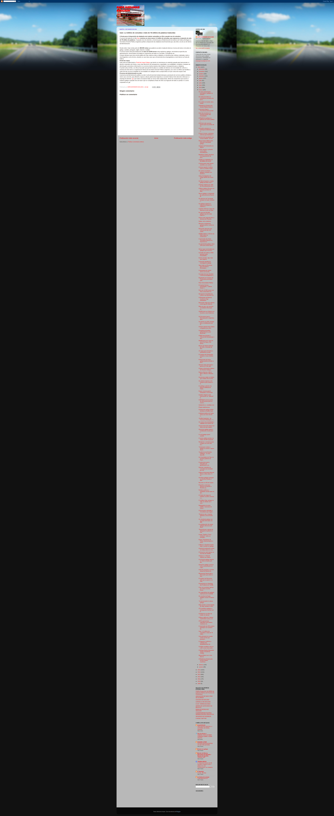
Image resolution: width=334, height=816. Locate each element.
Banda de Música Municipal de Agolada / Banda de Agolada (204, 755)
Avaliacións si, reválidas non (206, 405)
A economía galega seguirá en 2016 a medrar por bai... (206, 561)
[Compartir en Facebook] (158, 87)
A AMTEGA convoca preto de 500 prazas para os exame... (206, 401)
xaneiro (201, 667)
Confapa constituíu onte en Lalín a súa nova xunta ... (206, 647)
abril (200, 87)
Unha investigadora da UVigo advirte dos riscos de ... (206, 177)
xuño (200, 83)
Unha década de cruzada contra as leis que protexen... (206, 638)
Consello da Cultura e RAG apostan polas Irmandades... (206, 254)
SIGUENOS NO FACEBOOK (203, 716)
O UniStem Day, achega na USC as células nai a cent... (206, 502)
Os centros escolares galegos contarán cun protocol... (205, 172)
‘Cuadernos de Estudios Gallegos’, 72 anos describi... (205, 453)
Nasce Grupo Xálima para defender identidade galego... (206, 142)
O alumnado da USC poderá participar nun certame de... (206, 628)
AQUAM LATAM (202, 742)
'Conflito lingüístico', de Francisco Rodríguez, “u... (206, 419)
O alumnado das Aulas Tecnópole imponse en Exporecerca (205, 240)
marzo (201, 89)
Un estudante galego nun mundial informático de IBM (206, 521)
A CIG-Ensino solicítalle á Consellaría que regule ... (206, 511)
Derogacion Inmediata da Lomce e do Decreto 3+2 (206, 294)
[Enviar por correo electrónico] (153, 87)
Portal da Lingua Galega (143, 62)
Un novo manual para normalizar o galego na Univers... (206, 93)
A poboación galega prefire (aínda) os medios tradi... (206, 410)
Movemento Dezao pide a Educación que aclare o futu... (206, 575)
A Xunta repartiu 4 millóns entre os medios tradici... (206, 168)
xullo (200, 80)
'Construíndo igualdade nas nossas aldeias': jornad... (206, 137)
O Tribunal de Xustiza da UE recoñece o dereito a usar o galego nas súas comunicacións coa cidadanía (205, 765)
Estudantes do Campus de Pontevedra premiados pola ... (206, 279)
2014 (199, 672)
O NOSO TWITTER (201, 718)
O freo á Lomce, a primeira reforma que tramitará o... (206, 134)
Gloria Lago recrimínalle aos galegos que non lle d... (206, 249)
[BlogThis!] (154, 87)
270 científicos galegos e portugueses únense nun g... (206, 610)
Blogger (178, 811)
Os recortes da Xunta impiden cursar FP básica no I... (206, 597)
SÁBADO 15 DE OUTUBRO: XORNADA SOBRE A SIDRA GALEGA (205, 736)
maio (200, 85)
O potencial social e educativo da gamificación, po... (204, 464)
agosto (201, 78)
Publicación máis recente (129, 138)
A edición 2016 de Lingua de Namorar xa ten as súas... (206, 209)
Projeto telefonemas (204, 407)
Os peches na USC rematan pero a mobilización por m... (206, 323)
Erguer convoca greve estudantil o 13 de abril (205, 391)
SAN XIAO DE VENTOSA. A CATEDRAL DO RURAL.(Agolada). (205, 728)
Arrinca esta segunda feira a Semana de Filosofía (206, 218)
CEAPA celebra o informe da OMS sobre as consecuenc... (206, 235)
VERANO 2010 (201, 757)
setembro (202, 76)
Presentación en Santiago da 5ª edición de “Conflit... (206, 584)
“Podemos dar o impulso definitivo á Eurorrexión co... (206, 516)
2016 (199, 67)
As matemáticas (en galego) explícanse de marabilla (206, 593)
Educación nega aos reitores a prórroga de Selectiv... (206, 303)
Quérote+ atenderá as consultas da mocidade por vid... (206, 469)
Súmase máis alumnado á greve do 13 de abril (206, 365)
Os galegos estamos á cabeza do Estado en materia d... (205, 205)
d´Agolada (201, 771)
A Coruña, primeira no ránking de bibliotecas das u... (206, 130)
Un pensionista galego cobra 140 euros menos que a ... (206, 245)
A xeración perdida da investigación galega (205, 262)
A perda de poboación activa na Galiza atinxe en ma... (206, 549)
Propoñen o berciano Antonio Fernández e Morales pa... (205, 486)
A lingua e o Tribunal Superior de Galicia (204, 556)
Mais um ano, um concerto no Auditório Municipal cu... (206, 308)
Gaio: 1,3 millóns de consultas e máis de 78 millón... (206, 633)
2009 (199, 683)
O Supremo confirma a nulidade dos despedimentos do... (205, 643)
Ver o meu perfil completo (203, 48)
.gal (133, 78)
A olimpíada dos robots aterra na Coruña (205, 271)
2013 (199, 674)
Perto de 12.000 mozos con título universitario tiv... (206, 291)
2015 (199, 670)
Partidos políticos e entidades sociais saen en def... (206, 491)
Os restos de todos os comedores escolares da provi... (206, 98)
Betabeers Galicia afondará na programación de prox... (206, 156)
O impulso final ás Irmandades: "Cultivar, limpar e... (205, 286)
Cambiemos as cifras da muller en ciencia (205, 614)
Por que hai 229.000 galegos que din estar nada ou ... (205, 214)
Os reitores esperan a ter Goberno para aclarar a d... (206, 382)
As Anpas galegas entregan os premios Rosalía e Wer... (206, 479)
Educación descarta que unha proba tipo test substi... (205, 230)
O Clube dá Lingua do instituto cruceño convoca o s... (206, 497)
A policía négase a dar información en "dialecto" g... (206, 396)
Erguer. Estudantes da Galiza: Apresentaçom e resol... (206, 541)
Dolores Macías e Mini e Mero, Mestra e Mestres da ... (206, 374)
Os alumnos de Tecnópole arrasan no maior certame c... (206, 200)
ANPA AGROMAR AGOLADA (128, 9)
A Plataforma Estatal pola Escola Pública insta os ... (206, 106)
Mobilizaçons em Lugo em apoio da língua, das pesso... (206, 342)
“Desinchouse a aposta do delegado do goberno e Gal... (206, 531)
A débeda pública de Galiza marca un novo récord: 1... (206, 415)
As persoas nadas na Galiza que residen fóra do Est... (206, 378)
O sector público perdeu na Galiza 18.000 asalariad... (206, 439)
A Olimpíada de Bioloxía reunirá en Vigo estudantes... (205, 299)
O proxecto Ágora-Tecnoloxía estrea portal (206, 110)
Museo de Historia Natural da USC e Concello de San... (206, 347)
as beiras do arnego (203, 777)
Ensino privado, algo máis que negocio (206, 258)
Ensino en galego (203, 749)
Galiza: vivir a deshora (205, 221)
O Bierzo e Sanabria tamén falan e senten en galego (206, 545)
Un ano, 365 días (202, 773)
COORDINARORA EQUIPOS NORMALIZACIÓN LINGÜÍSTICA (205, 713)
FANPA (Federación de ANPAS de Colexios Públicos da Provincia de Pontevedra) (205, 693)
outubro (201, 73)
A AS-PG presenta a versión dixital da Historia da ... (206, 570)
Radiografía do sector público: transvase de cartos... (205, 507)
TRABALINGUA (202, 761)
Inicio (156, 138)
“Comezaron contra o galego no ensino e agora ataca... (206, 448)
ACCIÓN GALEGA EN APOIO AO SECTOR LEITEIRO (205, 744)
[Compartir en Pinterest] (159, 87)
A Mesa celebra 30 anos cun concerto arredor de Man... (206, 190)
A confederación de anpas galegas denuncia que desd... (206, 526)
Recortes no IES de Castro (206, 482)
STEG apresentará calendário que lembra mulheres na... (205, 622)
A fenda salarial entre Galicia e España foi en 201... (206, 327)
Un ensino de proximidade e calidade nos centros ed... (206, 422)
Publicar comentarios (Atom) (136, 141)
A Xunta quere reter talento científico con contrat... (206, 164)
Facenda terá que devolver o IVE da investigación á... (206, 274)
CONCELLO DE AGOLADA (203, 701)
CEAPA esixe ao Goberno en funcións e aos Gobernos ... (206, 313)
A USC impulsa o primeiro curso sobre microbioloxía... (206, 151)
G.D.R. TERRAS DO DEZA (203, 704)
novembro (202, 71)
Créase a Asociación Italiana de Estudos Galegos (206, 369)
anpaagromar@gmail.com (203, 60)
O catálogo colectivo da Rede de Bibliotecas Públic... (205, 387)
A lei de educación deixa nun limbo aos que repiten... (206, 426)
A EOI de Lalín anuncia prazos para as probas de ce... (206, 125)
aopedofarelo (201, 725)
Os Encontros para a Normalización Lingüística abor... (206, 318)
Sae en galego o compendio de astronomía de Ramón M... (206, 195)
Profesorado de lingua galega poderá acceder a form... (206, 361)
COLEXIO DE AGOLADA (202, 699)
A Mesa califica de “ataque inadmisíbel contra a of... (206, 618)
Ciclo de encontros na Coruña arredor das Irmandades (205, 114)
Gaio (138, 38)
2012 (199, 676)
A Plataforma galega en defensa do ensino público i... (206, 119)
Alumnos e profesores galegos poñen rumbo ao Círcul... (206, 225)
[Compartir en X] (156, 87)
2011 (199, 679)
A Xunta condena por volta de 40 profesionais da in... (206, 185)
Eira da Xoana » (202, 733)
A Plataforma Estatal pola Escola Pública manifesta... (205, 660)
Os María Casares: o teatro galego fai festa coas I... (206, 181)
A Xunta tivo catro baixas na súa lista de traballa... (206, 552)
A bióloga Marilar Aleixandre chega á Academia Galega (206, 652)
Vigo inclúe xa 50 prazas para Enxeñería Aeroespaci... (205, 267)
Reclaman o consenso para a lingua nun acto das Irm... (206, 443)
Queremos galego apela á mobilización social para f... (206, 431)
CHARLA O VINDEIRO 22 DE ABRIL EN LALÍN (206, 160)
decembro (202, 69)
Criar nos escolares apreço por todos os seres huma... (206, 589)
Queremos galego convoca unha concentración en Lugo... (206, 566)
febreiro (201, 664)
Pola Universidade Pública (206, 282)
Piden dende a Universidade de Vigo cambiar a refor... (206, 605)
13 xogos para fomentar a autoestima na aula (206, 351)
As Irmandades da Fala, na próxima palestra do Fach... (206, 459)
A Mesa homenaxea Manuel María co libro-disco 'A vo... (206, 474)
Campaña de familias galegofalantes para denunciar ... (205, 332)
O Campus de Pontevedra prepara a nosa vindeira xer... (206, 356)
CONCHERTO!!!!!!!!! (203, 778)
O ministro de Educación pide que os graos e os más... (206, 580)
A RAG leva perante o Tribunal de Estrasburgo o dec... (206, 337)
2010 (199, 681)
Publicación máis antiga (183, 138)
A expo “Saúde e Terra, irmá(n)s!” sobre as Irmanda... (205, 536)
